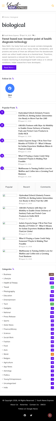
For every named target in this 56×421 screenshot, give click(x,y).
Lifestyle (7, 278)
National (7, 312)
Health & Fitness (10, 283)
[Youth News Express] (17, 5)
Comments (46, 187)
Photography (9, 291)
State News (8, 325)
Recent (26, 187)
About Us (14, 405)
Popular (9, 187)
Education (8, 296)
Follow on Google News (28, 409)
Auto (6, 350)
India (6, 387)
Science (7, 333)
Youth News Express (11, 35)
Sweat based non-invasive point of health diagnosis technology (27, 40)
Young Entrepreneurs (12, 379)
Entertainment (9, 300)
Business (7, 274)
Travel (6, 287)
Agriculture (8, 362)
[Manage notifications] (50, 415)
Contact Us (34, 405)
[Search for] (52, 7)
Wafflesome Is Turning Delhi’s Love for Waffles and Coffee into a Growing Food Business (35, 171)
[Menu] (3, 7)
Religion (7, 358)
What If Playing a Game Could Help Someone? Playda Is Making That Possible (33, 159)
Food (6, 346)
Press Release (9, 317)
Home (6, 17)
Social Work (8, 337)
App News (8, 367)
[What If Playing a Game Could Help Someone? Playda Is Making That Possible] (9, 159)
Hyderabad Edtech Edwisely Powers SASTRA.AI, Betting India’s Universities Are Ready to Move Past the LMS (35, 116)
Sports (6, 321)
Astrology (8, 371)
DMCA (43, 405)
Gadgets (7, 308)
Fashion (7, 342)
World (6, 354)
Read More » (9, 67)
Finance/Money (10, 329)
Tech (6, 304)
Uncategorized (10, 383)
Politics (7, 375)
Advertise (24, 405)
